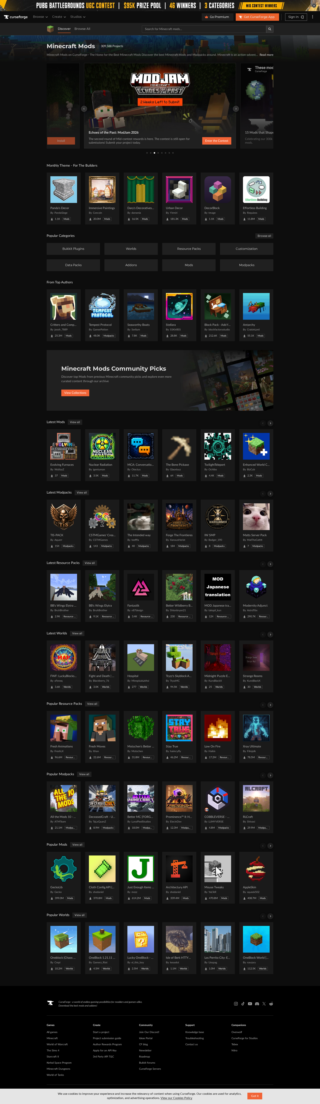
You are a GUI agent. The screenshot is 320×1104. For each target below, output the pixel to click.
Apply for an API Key (104, 1050)
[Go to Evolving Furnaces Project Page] (64, 455)
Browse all (264, 236)
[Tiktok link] (243, 1004)
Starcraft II (53, 1056)
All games (52, 1032)
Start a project (101, 1032)
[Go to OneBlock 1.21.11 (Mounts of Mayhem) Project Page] (102, 948)
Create (57, 17)
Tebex (234, 1044)
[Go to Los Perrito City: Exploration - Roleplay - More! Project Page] (218, 948)
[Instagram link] (236, 1004)
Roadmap (144, 1056)
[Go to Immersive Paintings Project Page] (102, 198)
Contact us (191, 1044)
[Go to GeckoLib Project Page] (64, 878)
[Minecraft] (50, 29)
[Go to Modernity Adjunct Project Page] (256, 596)
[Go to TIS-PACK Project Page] (64, 526)
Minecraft (52, 1038)
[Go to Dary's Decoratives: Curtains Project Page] (141, 198)
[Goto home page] (16, 17)
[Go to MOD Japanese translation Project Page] (218, 596)
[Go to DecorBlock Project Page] (218, 198)
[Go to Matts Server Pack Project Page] (256, 526)
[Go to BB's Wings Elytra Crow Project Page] (64, 596)
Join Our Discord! (149, 1032)
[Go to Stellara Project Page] (179, 315)
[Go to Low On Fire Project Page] (218, 737)
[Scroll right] (270, 423)
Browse (38, 17)
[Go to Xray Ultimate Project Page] (256, 737)
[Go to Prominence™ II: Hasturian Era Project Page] (179, 807)
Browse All (82, 29)
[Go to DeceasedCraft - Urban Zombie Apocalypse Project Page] (102, 807)
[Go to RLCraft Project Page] (256, 807)
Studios (76, 17)
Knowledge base (194, 1032)
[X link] (264, 1004)
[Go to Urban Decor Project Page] (179, 198)
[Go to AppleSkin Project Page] (256, 878)
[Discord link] (257, 1004)
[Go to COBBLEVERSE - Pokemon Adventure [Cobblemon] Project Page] (218, 807)
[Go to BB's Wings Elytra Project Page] (102, 596)
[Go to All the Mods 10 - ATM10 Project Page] (64, 807)
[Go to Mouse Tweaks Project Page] (218, 878)
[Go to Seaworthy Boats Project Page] (141, 315)
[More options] (312, 17)
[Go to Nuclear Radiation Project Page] (102, 455)
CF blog (143, 1044)
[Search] (270, 29)
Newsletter (145, 1050)
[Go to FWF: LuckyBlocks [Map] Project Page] (64, 666)
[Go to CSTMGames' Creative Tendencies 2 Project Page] (102, 526)
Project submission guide (107, 1038)
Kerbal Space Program (59, 1063)
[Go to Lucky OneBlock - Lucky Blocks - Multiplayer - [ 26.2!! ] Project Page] (141, 948)
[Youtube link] (250, 1004)
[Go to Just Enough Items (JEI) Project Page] (141, 878)
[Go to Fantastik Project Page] (141, 596)
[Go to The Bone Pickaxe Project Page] (179, 455)
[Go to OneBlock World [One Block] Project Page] (256, 948)
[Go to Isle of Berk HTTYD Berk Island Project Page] (179, 948)
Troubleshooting (194, 1038)
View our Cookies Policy (176, 1098)
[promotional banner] (160, 5)
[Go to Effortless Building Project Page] (256, 198)
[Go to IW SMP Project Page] (218, 526)
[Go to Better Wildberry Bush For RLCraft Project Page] (179, 596)
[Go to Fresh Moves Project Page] (102, 737)
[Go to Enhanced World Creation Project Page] (256, 455)
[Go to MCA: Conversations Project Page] (141, 455)
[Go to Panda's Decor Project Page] (64, 198)
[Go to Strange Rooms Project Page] (256, 666)
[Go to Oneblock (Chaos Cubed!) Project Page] (64, 948)
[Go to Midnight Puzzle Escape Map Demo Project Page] (218, 666)
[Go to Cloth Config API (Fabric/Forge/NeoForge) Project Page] (102, 878)
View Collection (207, 140)
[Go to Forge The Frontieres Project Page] (179, 526)
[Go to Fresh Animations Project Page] (64, 737)
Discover (64, 29)
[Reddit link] (271, 1004)
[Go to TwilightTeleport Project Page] (218, 455)
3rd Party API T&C (103, 1056)
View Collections (75, 392)
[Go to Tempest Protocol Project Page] (102, 315)
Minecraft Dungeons (58, 1069)
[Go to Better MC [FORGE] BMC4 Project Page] (141, 807)
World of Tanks (55, 1075)
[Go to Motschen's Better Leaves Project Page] (141, 737)
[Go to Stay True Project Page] (179, 737)
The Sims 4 (53, 1050)
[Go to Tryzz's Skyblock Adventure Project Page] (179, 666)
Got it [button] (255, 1096)
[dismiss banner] (314, 5)
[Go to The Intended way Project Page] (141, 526)
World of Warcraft (57, 1044)
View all (75, 422)
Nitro (234, 1050)
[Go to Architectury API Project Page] (179, 878)
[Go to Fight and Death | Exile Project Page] (102, 666)
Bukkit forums (147, 1063)
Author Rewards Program (107, 1044)
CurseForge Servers (150, 1069)
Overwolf (236, 1032)
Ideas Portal (145, 1038)
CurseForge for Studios (244, 1038)
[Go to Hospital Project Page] (141, 666)
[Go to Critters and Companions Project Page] (64, 315)
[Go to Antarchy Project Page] (256, 315)
